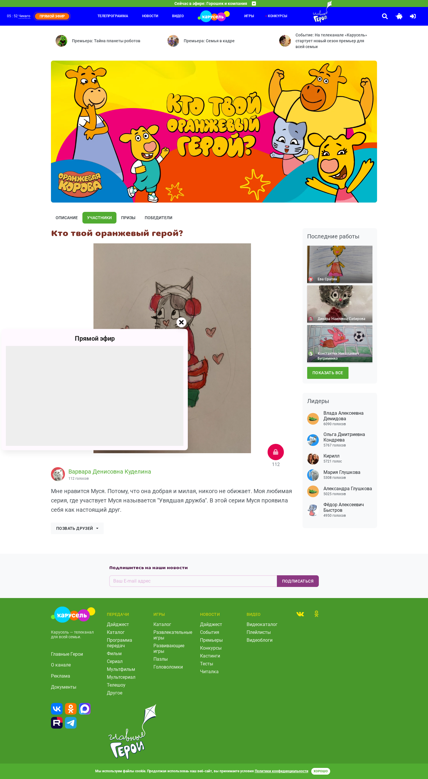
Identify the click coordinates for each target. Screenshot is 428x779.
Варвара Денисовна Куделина (109, 471)
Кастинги (210, 656)
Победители (158, 217)
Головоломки (168, 667)
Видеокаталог (262, 624)
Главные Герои (67, 654)
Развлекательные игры (172, 635)
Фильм (114, 653)
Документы (63, 687)
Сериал (115, 661)
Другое (114, 693)
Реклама (60, 676)
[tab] (300, 614)
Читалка (209, 671)
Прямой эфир (95, 338)
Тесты (206, 664)
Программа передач (119, 642)
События (209, 632)
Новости (150, 16)
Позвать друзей (74, 528)
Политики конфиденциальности (281, 771)
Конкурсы (211, 648)
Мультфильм (121, 669)
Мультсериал (121, 677)
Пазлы (160, 659)
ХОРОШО (321, 771)
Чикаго (24, 16)
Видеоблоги (260, 640)
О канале (61, 665)
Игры (249, 16)
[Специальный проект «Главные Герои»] (303, 11)
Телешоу (116, 685)
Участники (99, 217)
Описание (67, 217)
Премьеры (211, 640)
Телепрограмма (113, 16)
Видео (178, 16)
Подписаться (298, 581)
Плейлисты (259, 632)
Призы (128, 217)
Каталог (116, 632)
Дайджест (118, 624)
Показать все (327, 372)
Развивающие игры (168, 648)
